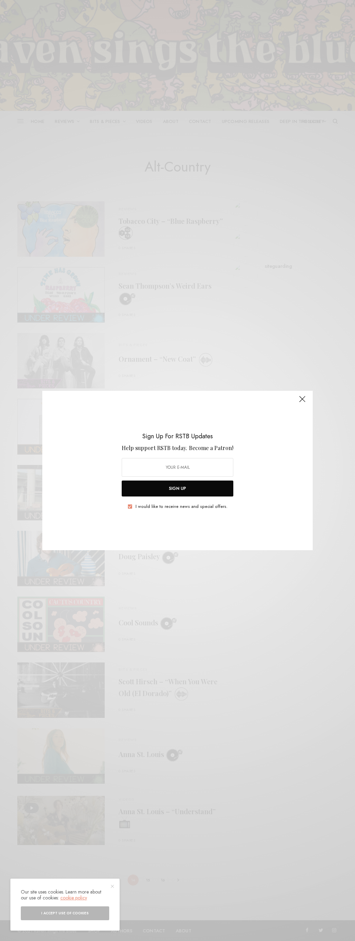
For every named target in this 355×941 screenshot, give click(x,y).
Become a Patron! (211, 447)
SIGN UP (177, 488)
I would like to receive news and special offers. (181, 506)
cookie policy (73, 897)
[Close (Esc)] (302, 402)
